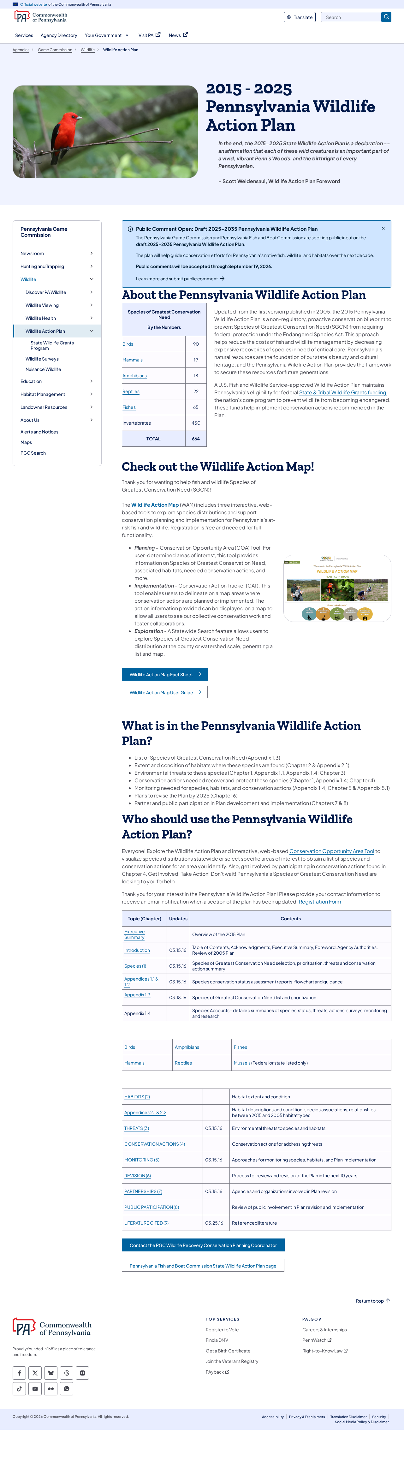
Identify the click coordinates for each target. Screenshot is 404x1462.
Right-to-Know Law (322, 1350)
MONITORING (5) (141, 1159)
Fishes (129, 407)
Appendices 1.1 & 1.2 (141, 981)
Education (31, 381)
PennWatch (314, 1340)
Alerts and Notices (39, 431)
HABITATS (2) (137, 1096)
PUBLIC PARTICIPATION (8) (151, 1207)
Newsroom (32, 253)
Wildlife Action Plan (45, 331)
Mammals (132, 359)
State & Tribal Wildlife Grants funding (343, 392)
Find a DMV (217, 1340)
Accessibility (273, 1417)
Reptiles (131, 391)
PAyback (215, 1372)
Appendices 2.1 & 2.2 (145, 1112)
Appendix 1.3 (137, 994)
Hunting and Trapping (42, 266)
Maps (26, 442)
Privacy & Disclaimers (307, 1417)
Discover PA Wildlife (46, 292)
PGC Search (33, 453)
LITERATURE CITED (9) (146, 1223)
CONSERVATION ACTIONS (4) (154, 1144)
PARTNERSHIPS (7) (143, 1191)
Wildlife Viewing (42, 305)
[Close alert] (383, 228)
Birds (127, 344)
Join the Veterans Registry (232, 1361)
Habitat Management (43, 394)
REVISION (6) (137, 1175)
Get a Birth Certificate (228, 1350)
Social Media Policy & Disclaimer (362, 1422)
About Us (30, 420)
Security (379, 1417)
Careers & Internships (324, 1329)
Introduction (137, 950)
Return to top (370, 1301)
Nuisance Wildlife (43, 369)
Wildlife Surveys (42, 358)
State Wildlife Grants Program (52, 345)
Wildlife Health (41, 318)
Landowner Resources (44, 407)
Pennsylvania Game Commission (44, 232)
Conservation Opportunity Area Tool (331, 851)
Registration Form (320, 901)
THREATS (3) (136, 1128)
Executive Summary (134, 934)
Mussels (242, 1062)
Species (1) (135, 966)
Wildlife (28, 279)
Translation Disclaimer (348, 1417)
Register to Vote (222, 1329)
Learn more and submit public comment (177, 278)
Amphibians (134, 375)
